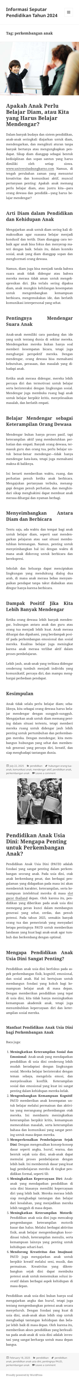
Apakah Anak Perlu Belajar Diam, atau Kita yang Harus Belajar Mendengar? (37, 115)
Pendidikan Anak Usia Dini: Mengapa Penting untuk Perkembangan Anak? (36, 844)
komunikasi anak (22, 769)
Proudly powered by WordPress (24, 1375)
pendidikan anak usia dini (27, 1361)
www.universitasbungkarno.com (30, 168)
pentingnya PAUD (52, 1361)
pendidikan (36, 766)
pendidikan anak (62, 769)
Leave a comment (45, 773)
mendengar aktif (42, 769)
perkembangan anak (17, 773)
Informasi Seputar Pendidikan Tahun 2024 (32, 12)
